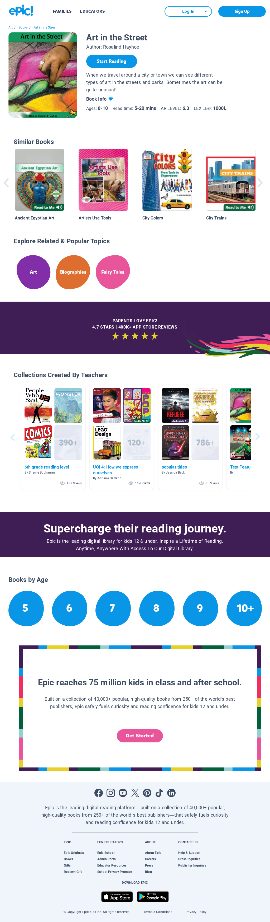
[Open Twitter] (135, 793)
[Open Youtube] (123, 793)
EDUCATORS (92, 11)
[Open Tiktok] (159, 793)
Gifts (67, 865)
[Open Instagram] (111, 793)
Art (10, 27)
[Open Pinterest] (147, 793)
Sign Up (242, 11)
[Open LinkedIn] (171, 793)
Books (23, 27)
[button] (53, 437)
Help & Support (189, 853)
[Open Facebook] (98, 793)
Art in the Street (45, 27)
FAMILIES (62, 11)
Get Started (140, 735)
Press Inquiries (189, 859)
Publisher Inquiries (192, 865)
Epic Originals (74, 853)
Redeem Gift (73, 872)
